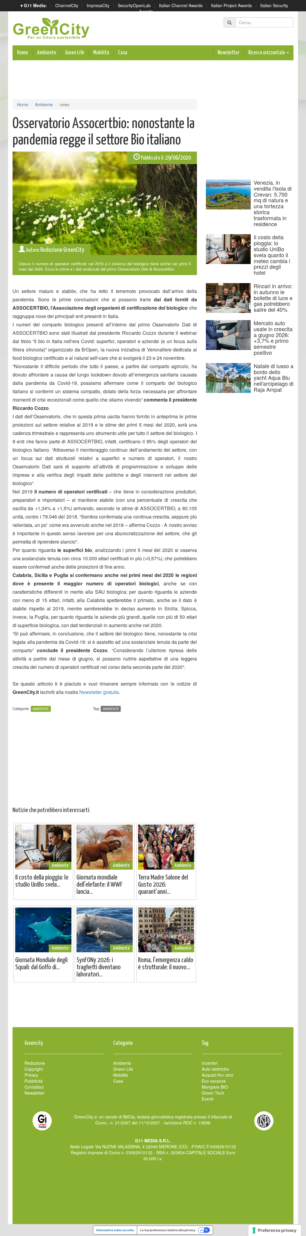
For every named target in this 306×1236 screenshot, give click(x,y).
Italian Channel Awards (181, 5)
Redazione (35, 1063)
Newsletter (228, 52)
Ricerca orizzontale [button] (267, 52)
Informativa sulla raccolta (115, 1230)
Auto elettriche (215, 1069)
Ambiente (46, 52)
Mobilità (101, 52)
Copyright (34, 1069)
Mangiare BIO (215, 1087)
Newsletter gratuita (99, 692)
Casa (122, 52)
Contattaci (34, 1087)
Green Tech (213, 1093)
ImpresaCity (98, 5)
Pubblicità (34, 1081)
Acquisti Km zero (217, 1075)
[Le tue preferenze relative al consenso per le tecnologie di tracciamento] (274, 1230)
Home (22, 52)
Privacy (31, 1075)
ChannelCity (66, 5)
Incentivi (209, 1063)
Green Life (74, 52)
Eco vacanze (214, 1081)
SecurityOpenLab (134, 5)
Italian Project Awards (231, 5)
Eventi (207, 1099)
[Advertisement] (153, 1007)
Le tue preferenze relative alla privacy (167, 1230)
